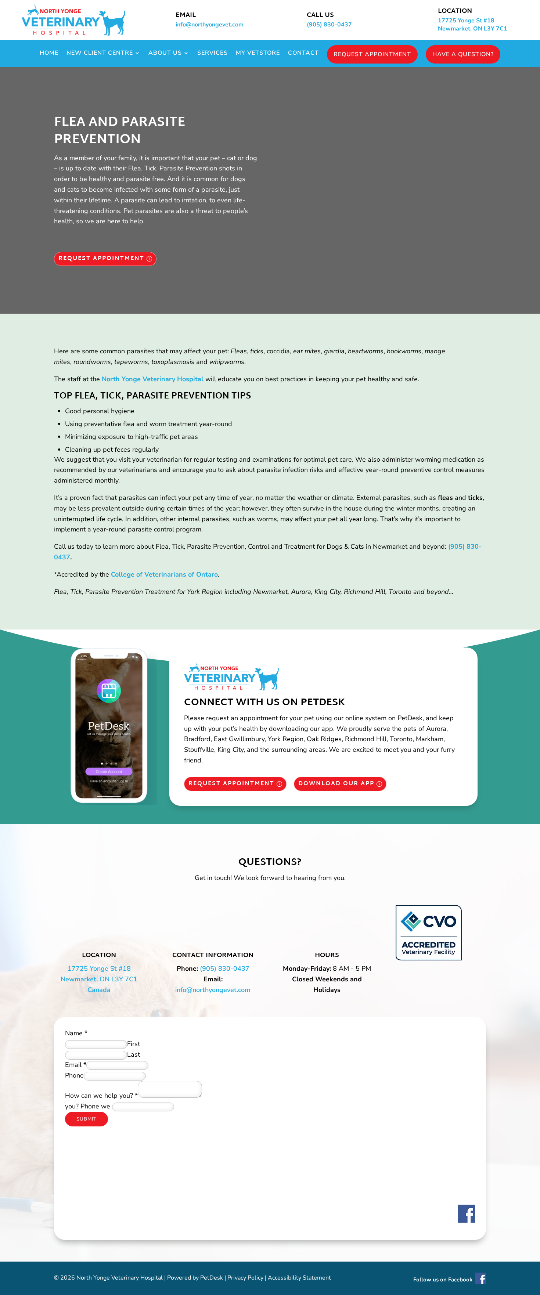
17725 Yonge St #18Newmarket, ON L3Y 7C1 (472, 25)
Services (212, 53)
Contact (303, 53)
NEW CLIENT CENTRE (99, 53)
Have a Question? (463, 54)
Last (133, 1054)
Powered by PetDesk (195, 1278)
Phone (74, 1075)
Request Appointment (372, 54)
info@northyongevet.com (210, 25)
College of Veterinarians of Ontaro (164, 574)
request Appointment (101, 258)
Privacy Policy (245, 1278)
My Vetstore (258, 53)
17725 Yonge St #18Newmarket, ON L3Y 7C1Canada (99, 979)
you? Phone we (87, 1106)
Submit (86, 1119)
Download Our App (336, 784)
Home (49, 53)
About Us (165, 53)
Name (76, 1033)
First (133, 1043)
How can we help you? (101, 1095)
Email (75, 1064)
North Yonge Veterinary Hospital (153, 379)
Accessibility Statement (299, 1278)
